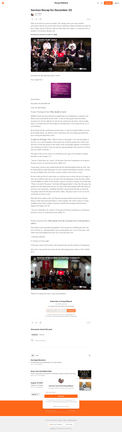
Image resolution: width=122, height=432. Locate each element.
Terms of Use (69, 400)
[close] (77, 378)
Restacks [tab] (41, 334)
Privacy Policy (73, 401)
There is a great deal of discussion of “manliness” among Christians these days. (53, 373)
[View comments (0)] (36, 19)
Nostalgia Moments (38, 360)
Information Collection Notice (60, 401)
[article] (61, 363)
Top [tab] (33, 355)
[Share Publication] (101, 3)
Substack (52, 428)
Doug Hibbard (38, 13)
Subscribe (108, 3)
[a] (84, 386)
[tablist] (38, 334)
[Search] (98, 3)
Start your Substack (56, 424)
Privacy (60, 420)
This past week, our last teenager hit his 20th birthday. (46, 362)
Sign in (117, 3)
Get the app (69, 424)
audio (55, 34)
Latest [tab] (37, 355)
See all (34, 394)
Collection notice (72, 420)
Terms (65, 420)
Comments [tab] (35, 334)
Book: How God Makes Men (41, 371)
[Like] (32, 19)
